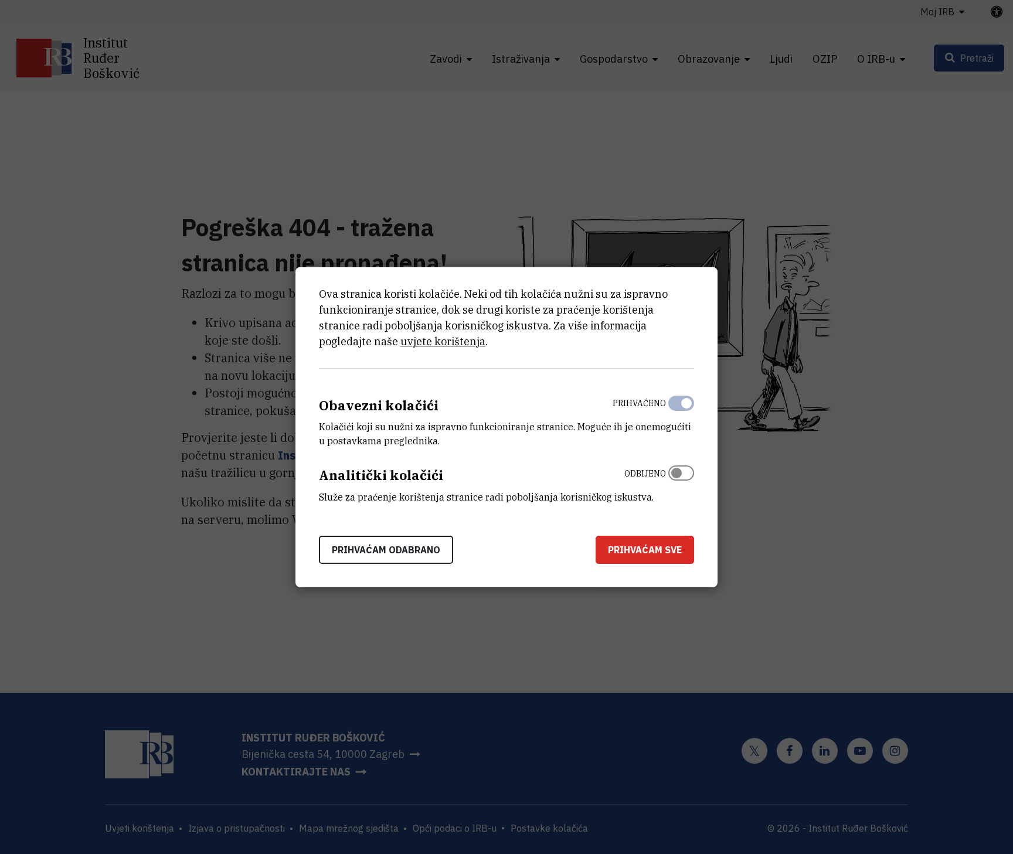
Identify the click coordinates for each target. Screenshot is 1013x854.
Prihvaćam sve (645, 550)
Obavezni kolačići (378, 404)
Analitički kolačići (381, 475)
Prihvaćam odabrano (386, 550)
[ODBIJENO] (681, 482)
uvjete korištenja (442, 341)
